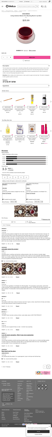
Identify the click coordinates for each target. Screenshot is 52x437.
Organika (3, 419)
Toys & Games (27, 415)
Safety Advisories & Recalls (20, 388)
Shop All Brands (16, 419)
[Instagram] (42, 385)
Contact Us (20, 383)
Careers (19, 400)
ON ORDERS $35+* (8, 1)
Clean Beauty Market (28, 413)
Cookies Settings (38, 434)
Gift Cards (20, 385)
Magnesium (26, 420)
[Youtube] (42, 388)
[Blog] (39, 388)
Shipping (19, 393)
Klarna (19, 397)
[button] (3, 57)
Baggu (3, 414)
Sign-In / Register (43, 1)
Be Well (29, 400)
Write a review (32, 50)
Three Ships (15, 414)
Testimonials (29, 388)
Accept (38, 431)
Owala (3, 415)
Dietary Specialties (28, 421)
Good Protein (15, 412)
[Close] (49, 426)
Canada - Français (6, 385)
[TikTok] (45, 388)
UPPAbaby (15, 415)
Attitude (3, 417)
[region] (38, 430)
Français (21, 1)
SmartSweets (15, 417)
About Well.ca (29, 383)
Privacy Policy (43, 428)
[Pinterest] (45, 385)
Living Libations (26, 13)
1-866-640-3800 (4, 425)
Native (3, 412)
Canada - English (6, 383)
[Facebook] (39, 385)
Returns (19, 395)
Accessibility (20, 398)
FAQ (18, 391)
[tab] (26, 65)
